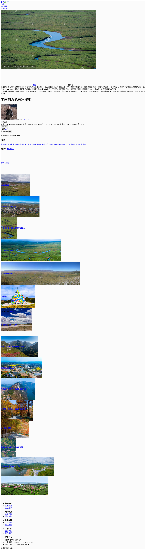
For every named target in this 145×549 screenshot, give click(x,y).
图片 (2, 2)
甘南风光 (38, 144)
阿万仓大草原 (81, 144)
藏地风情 (58, 144)
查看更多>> (10, 149)
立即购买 (4, 131)
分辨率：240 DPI (66, 124)
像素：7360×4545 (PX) (31, 124)
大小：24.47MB (54, 124)
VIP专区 (4, 6)
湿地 (19, 144)
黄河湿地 (31, 144)
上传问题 (8, 522)
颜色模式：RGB (78, 124)
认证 (6, 508)
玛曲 (16, 144)
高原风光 (65, 144)
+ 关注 (4, 122)
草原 (9, 144)
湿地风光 (45, 144)
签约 (10, 508)
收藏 (9, 131)
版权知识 (8, 516)
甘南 (12, 144)
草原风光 (24, 144)
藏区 (2, 144)
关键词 (3, 140)
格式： (44, 124)
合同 (6, 129)
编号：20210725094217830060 (12, 124)
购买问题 (8, 525)
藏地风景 (72, 144)
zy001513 (27, 119)
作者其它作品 (5, 311)
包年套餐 (4, 8)
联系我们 (8, 533)
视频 (2, 4)
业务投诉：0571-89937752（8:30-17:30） (20, 542)
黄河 (6, 144)
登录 (10, 506)
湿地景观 (51, 144)
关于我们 (8, 531)
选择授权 (4, 127)
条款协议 (8, 514)
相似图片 (3, 149)
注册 (6, 506)
